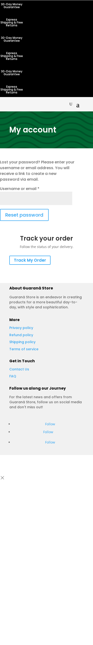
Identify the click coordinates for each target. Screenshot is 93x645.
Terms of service (23, 349)
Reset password (24, 215)
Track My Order (30, 260)
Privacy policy (21, 327)
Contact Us (19, 369)
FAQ (12, 376)
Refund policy (21, 335)
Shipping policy (22, 342)
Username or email (19, 188)
